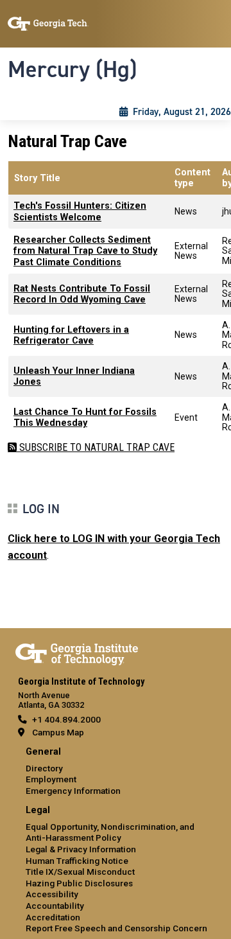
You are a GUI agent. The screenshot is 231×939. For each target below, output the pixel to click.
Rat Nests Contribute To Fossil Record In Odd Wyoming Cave (81, 294)
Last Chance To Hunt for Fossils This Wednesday (85, 417)
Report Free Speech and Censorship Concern (116, 928)
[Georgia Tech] (76, 652)
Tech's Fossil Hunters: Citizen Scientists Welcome (79, 211)
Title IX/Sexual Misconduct (80, 871)
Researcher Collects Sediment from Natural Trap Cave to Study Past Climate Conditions (85, 251)
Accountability (55, 905)
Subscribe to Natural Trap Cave (96, 447)
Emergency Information (73, 790)
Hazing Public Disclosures (79, 883)
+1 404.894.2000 (66, 719)
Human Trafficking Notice (77, 861)
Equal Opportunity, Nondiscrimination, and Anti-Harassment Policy (110, 832)
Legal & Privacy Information (81, 849)
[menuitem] (115, 772)
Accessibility (52, 894)
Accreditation (53, 917)
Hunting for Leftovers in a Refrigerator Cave (71, 335)
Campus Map (58, 732)
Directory (44, 768)
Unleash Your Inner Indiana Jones (74, 376)
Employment (51, 779)
